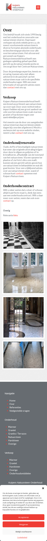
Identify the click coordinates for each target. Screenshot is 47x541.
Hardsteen (13, 440)
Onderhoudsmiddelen (20, 473)
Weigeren (23, 524)
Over (11, 404)
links (15, 215)
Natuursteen (14, 437)
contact (11, 87)
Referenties (15, 407)
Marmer (12, 426)
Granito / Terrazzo (17, 433)
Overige (12, 443)
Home (12, 400)
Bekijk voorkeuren (24, 531)
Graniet (12, 430)
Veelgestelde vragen (19, 410)
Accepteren (23, 517)
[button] (43, 488)
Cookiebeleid (22, 537)
